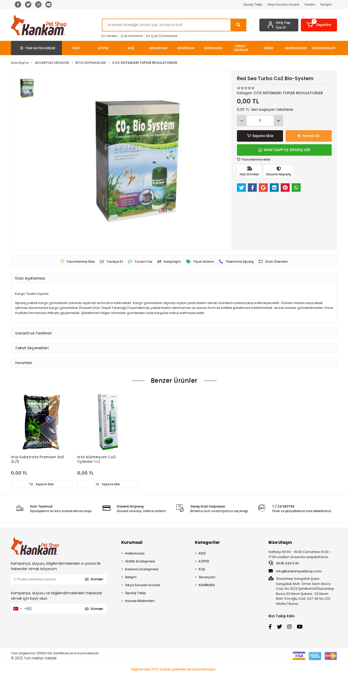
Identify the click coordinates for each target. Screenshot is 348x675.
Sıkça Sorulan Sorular (283, 4)
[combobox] (17, 608)
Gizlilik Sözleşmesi (140, 561)
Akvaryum (207, 577)
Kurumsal (131, 542)
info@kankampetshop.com (299, 571)
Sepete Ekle (262, 135)
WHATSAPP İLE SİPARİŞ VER (287, 149)
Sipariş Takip (252, 4)
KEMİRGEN (207, 585)
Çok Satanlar (132, 35)
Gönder (96, 579)
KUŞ (202, 569)
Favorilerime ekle (255, 159)
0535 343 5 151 (287, 563)
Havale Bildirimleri (140, 600)
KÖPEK (204, 561)
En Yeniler (109, 35)
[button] (319, 25)
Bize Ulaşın (280, 542)
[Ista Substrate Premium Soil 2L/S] (41, 421)
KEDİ (202, 553)
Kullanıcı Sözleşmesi (141, 569)
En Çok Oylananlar (162, 35)
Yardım (309, 4)
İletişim (326, 4)
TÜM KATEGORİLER (40, 48)
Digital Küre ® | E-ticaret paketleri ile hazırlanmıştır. (174, 669)
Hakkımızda (134, 553)
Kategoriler (207, 542)
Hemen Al (310, 135)
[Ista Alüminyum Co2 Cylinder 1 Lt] (107, 421)
